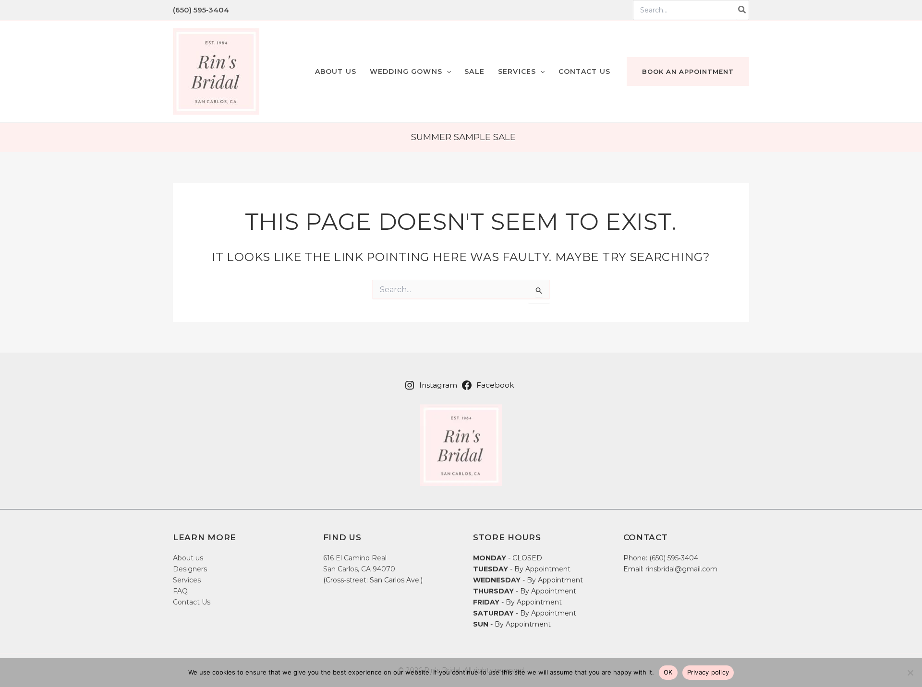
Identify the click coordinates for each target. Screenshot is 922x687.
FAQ (180, 591)
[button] (410, 71)
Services (187, 580)
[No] (910, 672)
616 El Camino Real (355, 558)
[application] (446, 71)
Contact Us (191, 602)
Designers (190, 569)
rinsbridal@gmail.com (681, 569)
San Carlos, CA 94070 (359, 569)
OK (668, 672)
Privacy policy (708, 672)
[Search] (742, 10)
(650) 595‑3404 (201, 9)
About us (188, 558)
